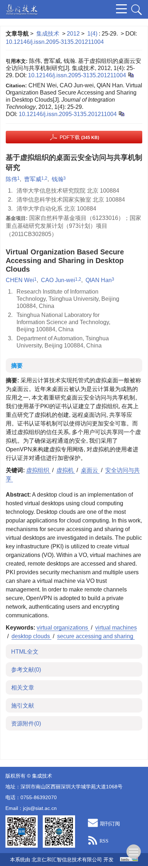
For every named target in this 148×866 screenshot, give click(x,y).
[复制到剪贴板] (130, 75)
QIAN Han (98, 280)
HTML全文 (24, 652)
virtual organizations (63, 628)
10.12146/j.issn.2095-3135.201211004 (55, 42)
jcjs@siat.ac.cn (40, 808)
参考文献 (26, 670)
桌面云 (90, 470)
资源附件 (26, 723)
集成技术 (47, 34)
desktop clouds (31, 636)
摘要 (17, 366)
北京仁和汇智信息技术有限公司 (67, 859)
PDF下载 (79, 137)
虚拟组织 (38, 470)
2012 (73, 34)
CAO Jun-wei (58, 280)
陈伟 (11, 179)
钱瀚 (57, 179)
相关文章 (22, 688)
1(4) (93, 34)
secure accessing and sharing (96, 636)
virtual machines (116, 628)
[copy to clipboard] (121, 113)
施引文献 (22, 706)
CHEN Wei (20, 280)
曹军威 (32, 179)
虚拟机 (65, 470)
